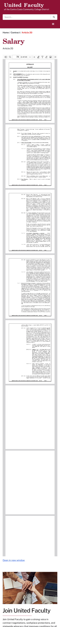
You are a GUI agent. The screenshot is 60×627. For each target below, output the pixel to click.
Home (6, 32)
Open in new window (14, 560)
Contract (15, 32)
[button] (53, 24)
